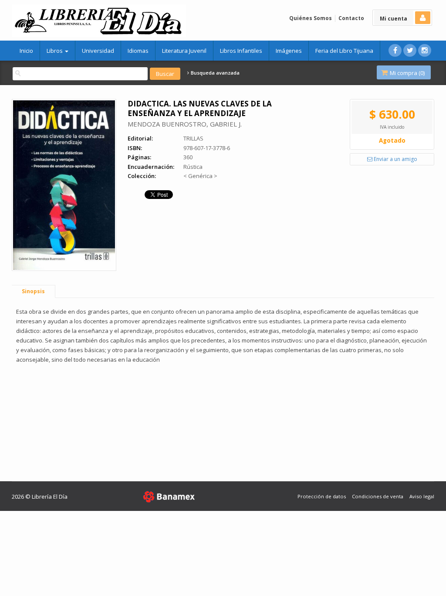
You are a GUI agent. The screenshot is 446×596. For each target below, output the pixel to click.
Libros (55, 51)
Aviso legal (421, 496)
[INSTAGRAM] (424, 50)
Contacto (351, 18)
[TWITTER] (409, 50)
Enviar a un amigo (394, 159)
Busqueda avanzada (214, 72)
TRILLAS (193, 138)
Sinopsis (33, 291)
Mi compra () (407, 73)
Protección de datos (321, 496)
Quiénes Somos (310, 18)
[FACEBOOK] (395, 50)
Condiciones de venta (377, 496)
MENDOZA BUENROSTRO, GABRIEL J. (185, 124)
